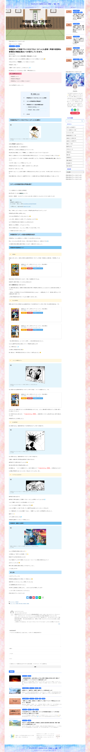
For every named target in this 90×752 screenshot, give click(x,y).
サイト (10, 658)
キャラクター (12, 601)
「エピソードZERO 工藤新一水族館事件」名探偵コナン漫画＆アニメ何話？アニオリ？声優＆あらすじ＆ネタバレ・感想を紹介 (78, 64)
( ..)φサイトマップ (45, 7)
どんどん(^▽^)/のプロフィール (30, 7)
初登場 (17, 603)
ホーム (17, 7)
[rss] (75, 110)
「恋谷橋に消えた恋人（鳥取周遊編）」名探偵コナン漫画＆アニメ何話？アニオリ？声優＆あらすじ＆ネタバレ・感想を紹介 (78, 28)
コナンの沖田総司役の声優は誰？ (33, 101)
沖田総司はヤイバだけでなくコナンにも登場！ (36, 97)
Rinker (25, 265)
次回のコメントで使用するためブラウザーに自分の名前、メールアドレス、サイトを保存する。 (29, 663)
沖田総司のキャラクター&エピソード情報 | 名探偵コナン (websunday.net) (23, 138)
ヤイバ (14, 603)
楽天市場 (30, 268)
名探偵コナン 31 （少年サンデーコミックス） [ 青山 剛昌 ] (34, 264)
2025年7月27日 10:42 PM (19, 611)
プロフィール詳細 (75, 113)
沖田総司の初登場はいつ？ (33, 107)
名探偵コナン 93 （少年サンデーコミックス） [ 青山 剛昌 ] (34, 308)
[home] (78, 110)
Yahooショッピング (38, 268)
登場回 (28, 603)
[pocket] (33, 597)
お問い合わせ (73, 7)
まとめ (27, 114)
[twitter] (27, 597)
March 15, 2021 (27, 206)
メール (11, 653)
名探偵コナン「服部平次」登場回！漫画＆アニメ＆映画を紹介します (37, 690)
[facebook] (30, 597)
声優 (19, 603)
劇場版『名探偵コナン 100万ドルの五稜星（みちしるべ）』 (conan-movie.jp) (24, 546)
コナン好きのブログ (45, 746)
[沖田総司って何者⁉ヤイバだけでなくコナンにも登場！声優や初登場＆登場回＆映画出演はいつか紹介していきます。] (37, 597)
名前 (10, 648)
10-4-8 (12, 614)
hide (38, 94)
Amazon (24, 268)
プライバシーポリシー (59, 7)
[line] (40, 597)
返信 (59, 623)
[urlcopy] (43, 597)
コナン (11, 603)
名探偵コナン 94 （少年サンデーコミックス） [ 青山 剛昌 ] (34, 325)
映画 (21, 603)
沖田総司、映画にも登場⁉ (33, 109)
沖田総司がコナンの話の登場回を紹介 (34, 104)
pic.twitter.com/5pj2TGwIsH (29, 203)
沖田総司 (16, 601)
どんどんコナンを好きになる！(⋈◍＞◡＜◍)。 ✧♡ (45, 4)
